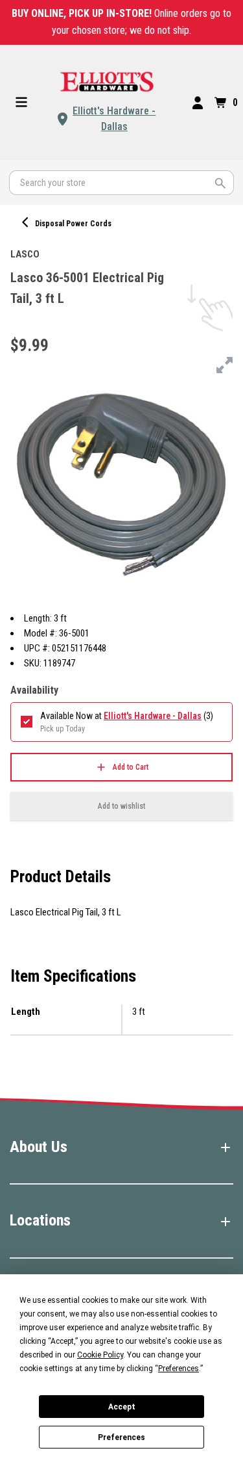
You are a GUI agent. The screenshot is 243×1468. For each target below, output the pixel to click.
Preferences (121, 1437)
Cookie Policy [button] (100, 1354)
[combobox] (121, 182)
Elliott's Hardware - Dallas (114, 119)
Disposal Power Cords (73, 223)
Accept (121, 1406)
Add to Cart (130, 767)
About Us (38, 1147)
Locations (40, 1220)
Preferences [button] (178, 1368)
